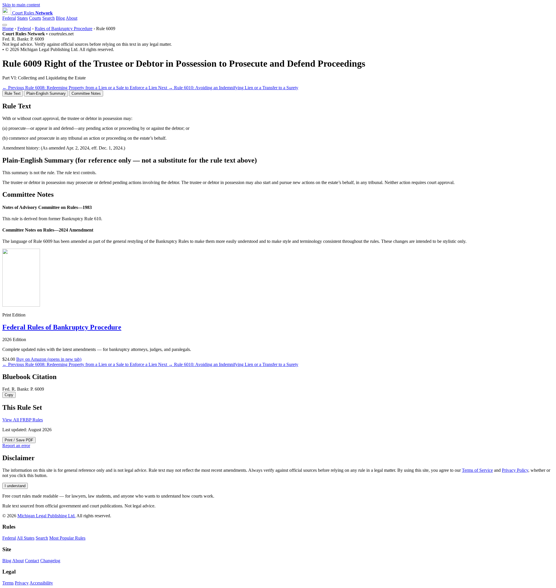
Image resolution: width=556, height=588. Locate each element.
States (22, 18)
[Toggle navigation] (4, 25)
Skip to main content (21, 4)
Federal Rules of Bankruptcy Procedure (61, 327)
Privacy (22, 582)
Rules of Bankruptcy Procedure (63, 28)
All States (25, 538)
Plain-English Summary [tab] (46, 93)
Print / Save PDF (19, 440)
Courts (35, 18)
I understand (15, 486)
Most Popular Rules (67, 538)
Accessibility (41, 582)
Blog (60, 18)
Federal (9, 18)
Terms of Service (477, 470)
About (71, 18)
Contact (32, 560)
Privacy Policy (515, 470)
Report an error (16, 445)
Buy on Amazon (48, 359)
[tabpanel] (278, 126)
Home (8, 28)
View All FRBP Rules (22, 419)
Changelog (50, 560)
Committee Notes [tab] (86, 93)
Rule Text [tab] (13, 93)
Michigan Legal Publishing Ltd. (46, 515)
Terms (8, 582)
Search (48, 18)
